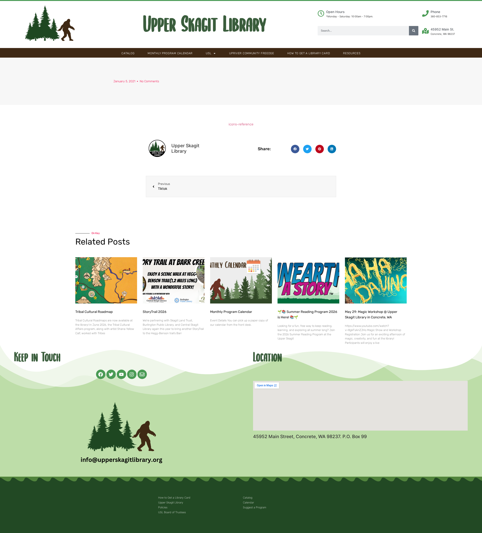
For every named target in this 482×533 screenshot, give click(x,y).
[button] (295, 149)
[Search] (413, 30)
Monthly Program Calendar (170, 53)
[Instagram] (132, 374)
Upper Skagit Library (204, 24)
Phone (435, 12)
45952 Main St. (442, 29)
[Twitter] (111, 374)
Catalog (127, 53)
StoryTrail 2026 (154, 312)
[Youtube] (121, 374)
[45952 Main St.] (425, 31)
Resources (351, 53)
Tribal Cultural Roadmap (94, 312)
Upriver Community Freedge (251, 53)
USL (208, 53)
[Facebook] (100, 374)
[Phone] (425, 13)
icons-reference (241, 124)
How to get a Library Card (308, 53)
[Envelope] (142, 374)
